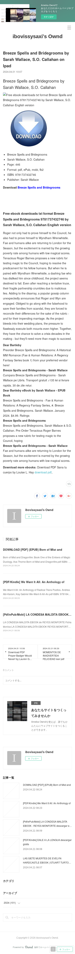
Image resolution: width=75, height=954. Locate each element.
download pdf (43, 472)
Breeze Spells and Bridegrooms (39, 187)
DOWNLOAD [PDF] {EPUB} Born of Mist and (32, 550)
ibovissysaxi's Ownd (38, 36)
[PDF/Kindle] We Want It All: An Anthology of (33, 582)
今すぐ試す (49, 16)
